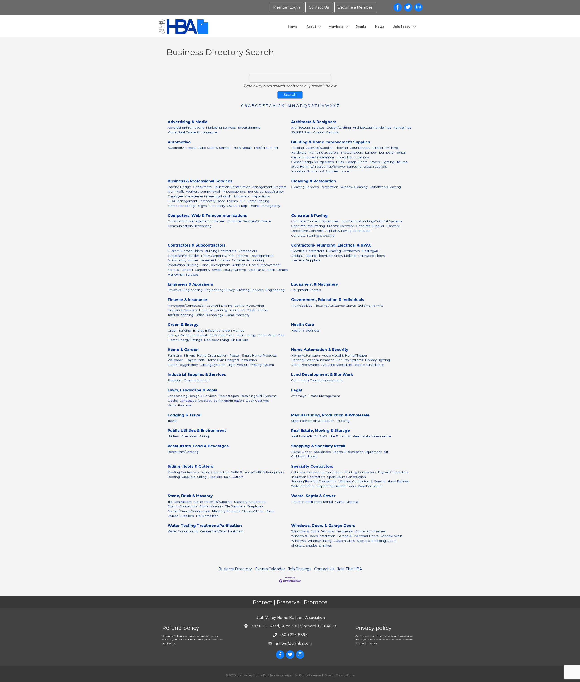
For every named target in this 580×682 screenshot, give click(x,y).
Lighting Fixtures (394, 162)
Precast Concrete (340, 226)
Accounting (255, 305)
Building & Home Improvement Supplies (330, 142)
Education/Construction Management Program (249, 187)
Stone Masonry (211, 506)
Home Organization (212, 355)
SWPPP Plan (301, 132)
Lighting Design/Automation (313, 360)
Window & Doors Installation (313, 536)
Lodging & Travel (184, 415)
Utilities (173, 436)
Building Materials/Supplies (312, 147)
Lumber (371, 152)
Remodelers (247, 251)
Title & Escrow (340, 436)
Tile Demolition (207, 516)
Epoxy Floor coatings (352, 157)
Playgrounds (194, 360)
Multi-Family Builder (183, 260)
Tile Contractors (179, 502)
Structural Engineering (185, 290)
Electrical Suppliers (305, 260)
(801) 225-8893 (293, 635)
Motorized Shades (305, 365)
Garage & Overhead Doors (357, 536)
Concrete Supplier (370, 226)
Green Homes (233, 330)
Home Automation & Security (319, 349)
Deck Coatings (257, 400)
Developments (261, 255)
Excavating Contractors (324, 472)
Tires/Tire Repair (266, 147)
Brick (269, 511)
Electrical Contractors (307, 251)
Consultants (202, 187)
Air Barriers (239, 340)
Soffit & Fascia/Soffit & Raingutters (257, 472)
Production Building (183, 265)
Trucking (343, 421)
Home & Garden (183, 349)
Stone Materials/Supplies (212, 502)
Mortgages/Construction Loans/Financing (200, 305)
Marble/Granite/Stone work (189, 511)
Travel (172, 421)
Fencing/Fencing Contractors (313, 481)
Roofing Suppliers (181, 477)
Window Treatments (337, 531)
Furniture (175, 355)
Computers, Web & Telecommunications (207, 215)
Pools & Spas (228, 396)
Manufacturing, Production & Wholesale (330, 415)
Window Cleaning (354, 187)
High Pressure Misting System (250, 365)
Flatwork (393, 226)
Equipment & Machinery (314, 284)
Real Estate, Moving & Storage (320, 430)
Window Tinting (320, 541)
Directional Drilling (195, 436)
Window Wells (391, 536)
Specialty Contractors (312, 466)
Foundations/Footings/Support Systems (371, 221)
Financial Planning (213, 310)
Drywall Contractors (393, 472)
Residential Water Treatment (222, 531)
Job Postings (299, 569)
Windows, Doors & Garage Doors (323, 525)
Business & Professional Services (200, 181)
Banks (239, 305)
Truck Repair (242, 147)
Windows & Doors (305, 531)
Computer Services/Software (248, 221)
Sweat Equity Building (229, 269)
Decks (173, 400)
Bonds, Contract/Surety (266, 191)
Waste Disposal (347, 502)
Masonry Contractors (250, 502)
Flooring (341, 147)
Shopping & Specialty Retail (318, 446)
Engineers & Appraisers (190, 284)
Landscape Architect (196, 400)
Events (360, 27)
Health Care (302, 325)
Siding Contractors (215, 472)
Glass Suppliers (375, 166)
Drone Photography (264, 206)
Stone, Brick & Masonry (190, 496)
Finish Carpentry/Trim (217, 255)
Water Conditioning (183, 531)
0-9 (244, 106)
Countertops (359, 147)
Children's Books (304, 456)
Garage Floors (356, 162)
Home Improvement (265, 265)
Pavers (374, 162)
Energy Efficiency (206, 330)
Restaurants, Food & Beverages (198, 446)
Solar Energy (245, 335)
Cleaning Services (305, 187)
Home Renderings (182, 206)
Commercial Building (248, 260)
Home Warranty (237, 315)
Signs (202, 206)
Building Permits (370, 305)
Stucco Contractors (182, 506)
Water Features (180, 405)
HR (242, 201)
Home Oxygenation (183, 365)
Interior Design (179, 187)
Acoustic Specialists (336, 365)
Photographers (234, 191)
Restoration (329, 187)
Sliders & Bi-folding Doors (376, 541)
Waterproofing (302, 486)
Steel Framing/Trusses (308, 166)
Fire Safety (217, 206)
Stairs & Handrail (180, 269)
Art (386, 452)
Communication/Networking (190, 226)
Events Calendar (270, 569)
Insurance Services (182, 310)
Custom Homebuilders (185, 251)
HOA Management (182, 201)
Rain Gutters (233, 477)
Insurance (236, 310)
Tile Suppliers (235, 506)
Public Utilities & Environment (197, 430)
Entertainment (249, 127)
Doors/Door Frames (370, 531)
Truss (340, 162)
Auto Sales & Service (214, 147)
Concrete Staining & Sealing (312, 235)
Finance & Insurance (187, 300)
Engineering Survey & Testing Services (233, 290)
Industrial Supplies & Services (197, 374)
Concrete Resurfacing (308, 226)
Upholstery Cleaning (385, 187)
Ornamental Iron (197, 380)
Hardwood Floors (371, 255)
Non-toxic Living (216, 340)
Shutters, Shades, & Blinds (311, 545)
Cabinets (298, 472)
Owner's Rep (237, 206)
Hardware (299, 152)
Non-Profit (176, 191)
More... (346, 171)
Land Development (215, 265)
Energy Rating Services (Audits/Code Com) (201, 335)
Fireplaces (255, 506)
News (379, 27)
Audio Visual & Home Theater (344, 355)
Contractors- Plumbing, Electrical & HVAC (331, 245)
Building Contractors (220, 251)
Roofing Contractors (183, 472)
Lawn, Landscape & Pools (192, 390)
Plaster (234, 355)
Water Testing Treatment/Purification (205, 525)
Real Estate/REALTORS (309, 436)
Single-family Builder (183, 255)
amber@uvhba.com (294, 643)
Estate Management (324, 396)
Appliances (322, 452)
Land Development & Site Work (322, 374)
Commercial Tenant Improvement (317, 380)
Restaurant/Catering (183, 452)
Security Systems (350, 360)
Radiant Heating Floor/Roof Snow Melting (323, 255)
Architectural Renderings (372, 127)
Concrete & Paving (309, 215)
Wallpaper (175, 360)
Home (292, 27)
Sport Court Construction (346, 477)
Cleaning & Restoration (313, 181)
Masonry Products (226, 511)
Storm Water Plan (271, 335)
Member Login (286, 7)
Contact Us (319, 7)
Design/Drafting (338, 127)
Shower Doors (352, 152)
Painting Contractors (360, 472)
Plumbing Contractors (343, 251)
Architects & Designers (313, 122)
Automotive (179, 142)
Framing (242, 255)
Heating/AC (370, 251)
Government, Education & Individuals (327, 300)
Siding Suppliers (209, 477)
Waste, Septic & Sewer (313, 496)
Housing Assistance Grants (335, 305)
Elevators (175, 380)
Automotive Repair (182, 147)
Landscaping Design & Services (192, 396)
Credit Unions (256, 310)
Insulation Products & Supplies (314, 171)
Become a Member (355, 7)
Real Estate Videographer (372, 436)
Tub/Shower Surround (344, 166)
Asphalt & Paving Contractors (347, 230)
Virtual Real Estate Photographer (193, 132)
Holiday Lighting (377, 360)
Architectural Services (307, 127)
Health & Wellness (305, 330)
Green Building (179, 330)
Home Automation (305, 355)
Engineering (275, 290)
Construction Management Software (196, 221)
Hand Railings (398, 481)
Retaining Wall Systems (258, 396)
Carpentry (202, 269)
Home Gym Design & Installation (231, 360)
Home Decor (301, 452)
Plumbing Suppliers (323, 152)
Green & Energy (183, 325)
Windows (298, 541)
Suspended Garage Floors (336, 486)
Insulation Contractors (308, 477)
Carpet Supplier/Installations (312, 157)
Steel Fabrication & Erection (312, 421)
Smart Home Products (259, 355)
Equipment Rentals (306, 290)
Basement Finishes (215, 260)
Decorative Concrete (307, 230)
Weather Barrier (370, 486)
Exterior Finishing (384, 147)
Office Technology (209, 315)
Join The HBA (349, 569)
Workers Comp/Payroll (203, 191)
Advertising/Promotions (186, 127)
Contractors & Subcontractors (196, 245)
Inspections (260, 196)
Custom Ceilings (325, 132)
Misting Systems (212, 365)
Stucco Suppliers (181, 516)
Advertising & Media (188, 122)
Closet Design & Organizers (312, 162)
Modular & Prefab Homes (268, 269)
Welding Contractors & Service (361, 481)
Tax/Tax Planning (180, 315)
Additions (239, 265)
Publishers (241, 196)
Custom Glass (344, 541)
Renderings (402, 127)
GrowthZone (345, 675)
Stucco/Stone (252, 511)
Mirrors (189, 355)
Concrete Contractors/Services (314, 221)
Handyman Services (183, 274)
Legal (296, 390)
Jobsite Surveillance (369, 365)
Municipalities (301, 305)
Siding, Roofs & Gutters (190, 466)
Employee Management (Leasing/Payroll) (199, 196)
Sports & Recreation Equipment (357, 452)
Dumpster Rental (392, 152)
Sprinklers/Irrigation (229, 400)
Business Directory (235, 569)
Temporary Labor (212, 201)
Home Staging (258, 201)
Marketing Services (221, 127)
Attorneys (298, 396)
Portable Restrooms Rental (312, 502)
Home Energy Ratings (185, 340)
